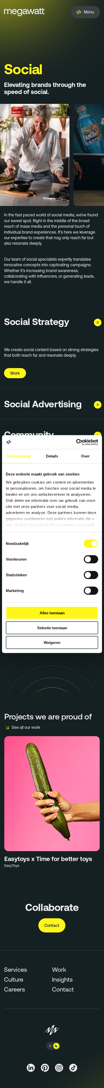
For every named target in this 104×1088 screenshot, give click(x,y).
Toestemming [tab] (19, 456)
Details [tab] (52, 456)
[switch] (91, 559)
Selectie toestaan (52, 627)
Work (15, 373)
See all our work (26, 727)
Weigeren (52, 642)
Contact (51, 925)
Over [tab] (85, 456)
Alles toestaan (52, 613)
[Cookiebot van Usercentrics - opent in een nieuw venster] (76, 442)
